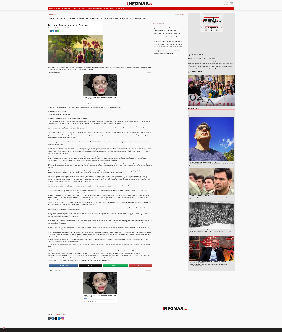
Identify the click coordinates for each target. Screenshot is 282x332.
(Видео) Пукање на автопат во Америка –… (167, 51)
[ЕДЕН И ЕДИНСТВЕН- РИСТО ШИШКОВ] (211, 181)
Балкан (54, 14)
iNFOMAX (106, 330)
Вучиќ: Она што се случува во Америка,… (166, 39)
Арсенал (89, 8)
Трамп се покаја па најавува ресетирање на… (168, 44)
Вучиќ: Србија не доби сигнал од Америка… (167, 33)
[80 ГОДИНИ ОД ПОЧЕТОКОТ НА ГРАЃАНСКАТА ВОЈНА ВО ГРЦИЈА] (211, 215)
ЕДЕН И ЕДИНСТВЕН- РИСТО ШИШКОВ (199, 195)
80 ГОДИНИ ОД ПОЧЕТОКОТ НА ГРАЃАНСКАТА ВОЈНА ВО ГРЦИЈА (205, 230)
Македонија (66, 8)
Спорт (125, 8)
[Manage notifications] (4, 328)
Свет (83, 8)
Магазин (106, 8)
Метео (120, 8)
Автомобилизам (97, 8)
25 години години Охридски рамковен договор (203, 162)
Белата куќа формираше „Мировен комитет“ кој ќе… (169, 27)
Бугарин (63, 314)
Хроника (74, 8)
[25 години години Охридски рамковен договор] (211, 139)
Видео (79, 8)
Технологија (113, 8)
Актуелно (58, 8)
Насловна (51, 8)
